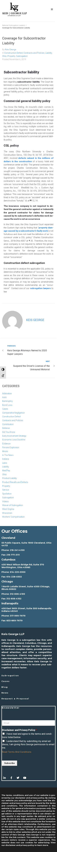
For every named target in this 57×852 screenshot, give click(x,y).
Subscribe (9, 763)
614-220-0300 (17, 572)
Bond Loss (7, 405)
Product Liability (9, 478)
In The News (7, 455)
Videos (5, 501)
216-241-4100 (17, 550)
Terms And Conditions (19, 752)
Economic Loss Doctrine (13, 439)
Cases (5, 409)
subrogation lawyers (40, 288)
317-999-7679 (17, 615)
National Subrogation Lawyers (13, 25)
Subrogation (22, 56)
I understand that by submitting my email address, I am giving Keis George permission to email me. (28, 744)
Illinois (5, 451)
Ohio (4, 56)
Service (5, 490)
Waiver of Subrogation (12, 505)
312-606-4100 (17, 594)
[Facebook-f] (11, 777)
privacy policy (27, 845)
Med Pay (6, 470)
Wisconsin (7, 513)
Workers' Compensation (13, 517)
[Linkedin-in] (4, 777)
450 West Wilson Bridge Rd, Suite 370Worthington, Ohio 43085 (22, 566)
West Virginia (8, 509)
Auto (4, 397)
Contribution (8, 424)
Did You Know (8, 432)
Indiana (5, 459)
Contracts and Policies (34, 53)
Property (11, 56)
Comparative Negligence (13, 413)
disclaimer (10, 845)
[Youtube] (24, 777)
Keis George (10, 49)
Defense (6, 428)
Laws (4, 463)
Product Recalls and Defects (15, 482)
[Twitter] (18, 777)
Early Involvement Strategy (14, 436)
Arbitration (7, 393)
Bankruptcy (7, 401)
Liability (48, 53)
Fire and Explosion (10, 447)
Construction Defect (13, 53)
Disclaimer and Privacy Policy (19, 730)
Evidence (6, 443)
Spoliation (7, 494)
